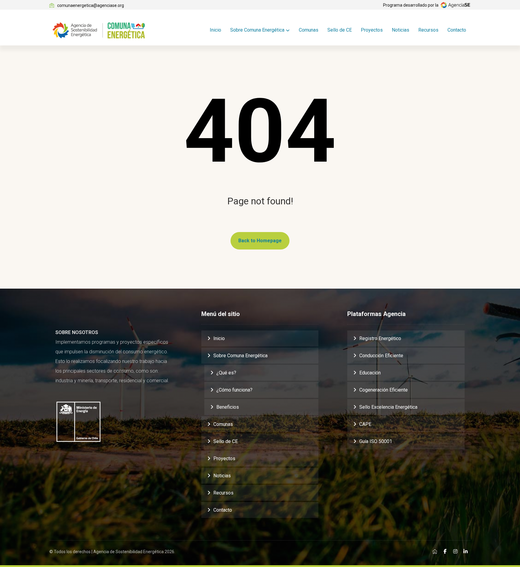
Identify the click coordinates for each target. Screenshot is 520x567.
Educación (370, 373)
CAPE (365, 424)
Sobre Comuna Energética (240, 355)
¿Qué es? (226, 373)
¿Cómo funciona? (234, 390)
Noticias (222, 476)
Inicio (219, 338)
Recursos (223, 493)
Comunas (223, 424)
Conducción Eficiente (381, 355)
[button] (435, 551)
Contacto (222, 510)
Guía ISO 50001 (375, 441)
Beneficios (227, 407)
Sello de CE (225, 441)
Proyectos (224, 458)
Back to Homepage (260, 240)
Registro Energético (380, 338)
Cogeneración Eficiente (383, 390)
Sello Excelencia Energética (388, 407)
